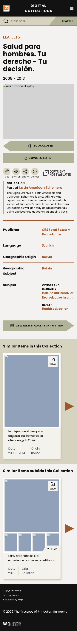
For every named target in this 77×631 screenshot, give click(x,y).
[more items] (69, 406)
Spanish (48, 245)
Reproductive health (57, 297)
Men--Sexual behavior (58, 293)
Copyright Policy (12, 590)
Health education (55, 309)
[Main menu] (72, 8)
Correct (34, 176)
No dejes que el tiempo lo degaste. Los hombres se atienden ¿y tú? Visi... (25, 435)
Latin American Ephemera (40, 187)
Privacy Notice (11, 595)
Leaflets (11, 37)
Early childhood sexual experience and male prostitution (31, 558)
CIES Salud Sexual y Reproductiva (56, 232)
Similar (16, 176)
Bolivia (47, 257)
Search (67, 21)
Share (25, 176)
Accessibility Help (13, 599)
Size (6, 176)
